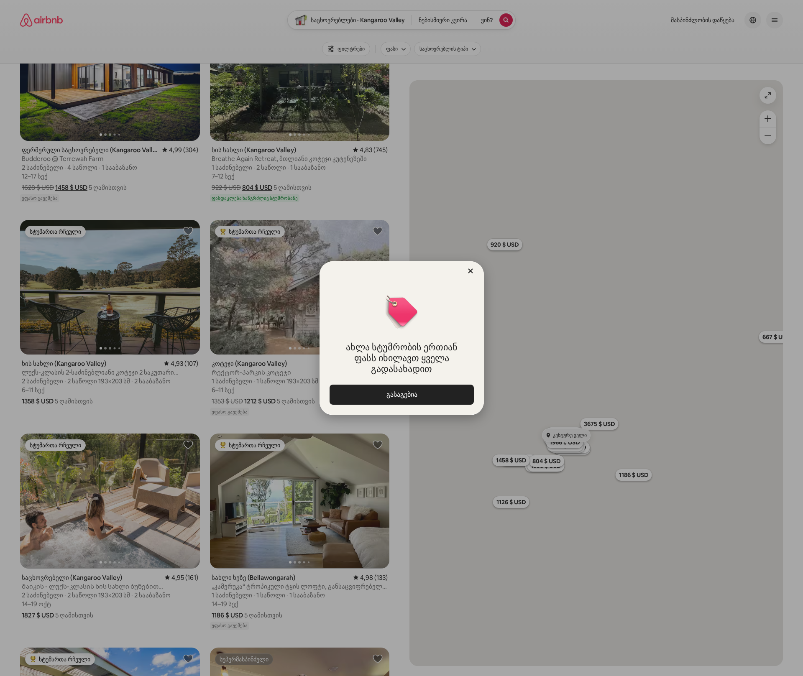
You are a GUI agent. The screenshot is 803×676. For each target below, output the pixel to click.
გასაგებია (401, 394)
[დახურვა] (470, 271)
